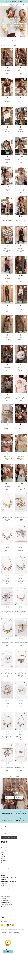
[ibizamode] (14, 5)
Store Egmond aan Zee (6, 904)
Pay (2, 854)
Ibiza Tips (3, 873)
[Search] (4, 4)
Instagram (9, 797)
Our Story (3, 875)
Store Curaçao (4, 906)
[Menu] (1, 4)
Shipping (3, 856)
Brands (2, 890)
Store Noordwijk (5, 902)
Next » (17, 776)
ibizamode (6, 921)
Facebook (19, 797)
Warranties (3, 860)
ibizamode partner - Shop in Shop (8, 881)
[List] (26, 45)
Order (2, 852)
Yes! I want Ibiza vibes (9, 837)
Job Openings (4, 885)
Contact (3, 862)
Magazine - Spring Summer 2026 (8, 877)
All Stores (3, 909)
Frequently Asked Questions (7, 850)
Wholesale (3, 879)
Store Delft (3, 898)
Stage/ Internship (5, 888)
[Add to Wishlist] (11, 49)
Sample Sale (4, 883)
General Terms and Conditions (6, 932)
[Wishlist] (24, 4)
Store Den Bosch (5, 900)
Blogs (2, 871)
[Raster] (24, 45)
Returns (3, 858)
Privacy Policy (16, 932)
